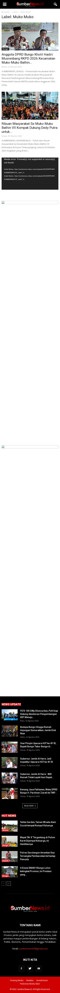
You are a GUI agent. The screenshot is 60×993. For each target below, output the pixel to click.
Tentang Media (16, 980)
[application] (30, 174)
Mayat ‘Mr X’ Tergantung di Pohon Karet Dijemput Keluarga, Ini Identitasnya (37, 840)
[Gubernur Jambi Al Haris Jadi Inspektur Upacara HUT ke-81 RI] (10, 762)
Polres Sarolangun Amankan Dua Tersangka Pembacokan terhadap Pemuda (37, 856)
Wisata (5, 830)
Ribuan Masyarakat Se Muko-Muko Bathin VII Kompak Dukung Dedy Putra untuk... (29, 128)
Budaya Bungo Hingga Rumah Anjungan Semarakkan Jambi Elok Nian (38, 730)
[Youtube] (39, 968)
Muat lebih (29, 805)
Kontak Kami (42, 980)
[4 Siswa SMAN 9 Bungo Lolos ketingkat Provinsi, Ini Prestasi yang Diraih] (10, 871)
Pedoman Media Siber (30, 983)
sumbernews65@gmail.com (33, 948)
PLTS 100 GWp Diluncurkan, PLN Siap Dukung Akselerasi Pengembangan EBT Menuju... (39, 714)
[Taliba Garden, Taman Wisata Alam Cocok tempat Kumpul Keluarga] (10, 826)
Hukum (5, 861)
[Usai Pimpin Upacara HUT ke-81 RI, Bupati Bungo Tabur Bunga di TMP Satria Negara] (10, 747)
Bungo (5, 49)
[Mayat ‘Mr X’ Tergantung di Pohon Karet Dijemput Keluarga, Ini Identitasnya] (10, 841)
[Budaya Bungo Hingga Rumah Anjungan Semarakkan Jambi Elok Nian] (10, 731)
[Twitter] (30, 968)
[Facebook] (21, 968)
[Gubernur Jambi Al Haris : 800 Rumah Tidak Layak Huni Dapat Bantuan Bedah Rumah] (10, 778)
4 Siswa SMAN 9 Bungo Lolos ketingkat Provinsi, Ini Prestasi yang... (36, 871)
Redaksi (29, 980)
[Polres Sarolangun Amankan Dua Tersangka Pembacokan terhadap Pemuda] (10, 856)
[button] (55, 4)
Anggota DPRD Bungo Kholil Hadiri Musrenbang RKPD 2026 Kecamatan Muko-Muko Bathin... (28, 58)
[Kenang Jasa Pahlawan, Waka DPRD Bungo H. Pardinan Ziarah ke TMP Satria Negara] (10, 793)
